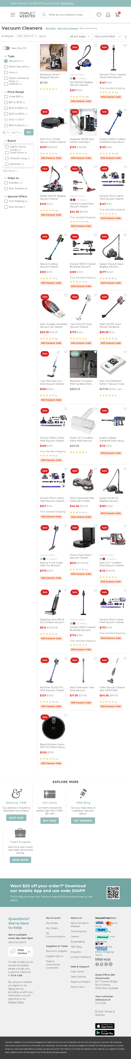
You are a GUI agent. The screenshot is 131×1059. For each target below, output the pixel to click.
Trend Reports (79, 931)
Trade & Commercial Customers (53, 964)
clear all (42, 36)
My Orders (52, 928)
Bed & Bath (51, 28)
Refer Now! (67, 3)
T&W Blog (76, 946)
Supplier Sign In (54, 956)
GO (29, 132)
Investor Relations (81, 957)
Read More (20, 860)
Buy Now (49, 820)
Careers (75, 936)
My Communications (55, 935)
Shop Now (16, 818)
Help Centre (77, 971)
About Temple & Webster (80, 925)
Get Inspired (83, 820)
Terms (11, 988)
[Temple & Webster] (27, 15)
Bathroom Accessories (68, 28)
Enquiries (76, 951)
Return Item (78, 987)
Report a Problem (81, 981)
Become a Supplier (56, 951)
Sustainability (78, 941)
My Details (52, 923)
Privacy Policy (16, 1002)
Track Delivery (78, 976)
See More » (10, 170)
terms (13, 900)
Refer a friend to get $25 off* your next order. (42, 3)
